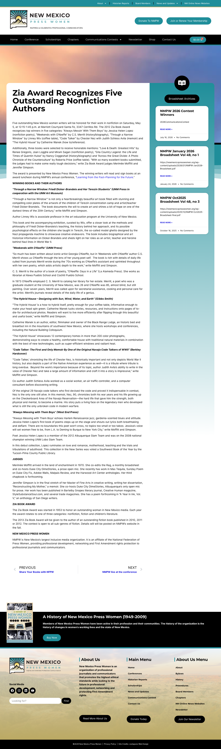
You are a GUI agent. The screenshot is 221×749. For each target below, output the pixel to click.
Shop (152, 39)
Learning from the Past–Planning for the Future (105, 177)
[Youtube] (33, 691)
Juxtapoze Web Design (138, 744)
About (179, 667)
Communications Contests (102, 39)
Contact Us (169, 39)
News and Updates (138, 691)
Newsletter (135, 39)
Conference (32, 39)
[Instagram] (19, 691)
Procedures (182, 685)
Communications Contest (142, 697)
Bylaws (179, 673)
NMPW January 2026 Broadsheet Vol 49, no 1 (179, 153)
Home (14, 39)
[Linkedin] (26, 691)
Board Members (184, 691)
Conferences (135, 673)
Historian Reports (137, 679)
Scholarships (53, 39)
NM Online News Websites (190, 703)
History (179, 679)
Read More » (166, 129)
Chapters (73, 39)
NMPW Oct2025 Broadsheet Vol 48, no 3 (180, 199)
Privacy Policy (110, 744)
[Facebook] (12, 691)
